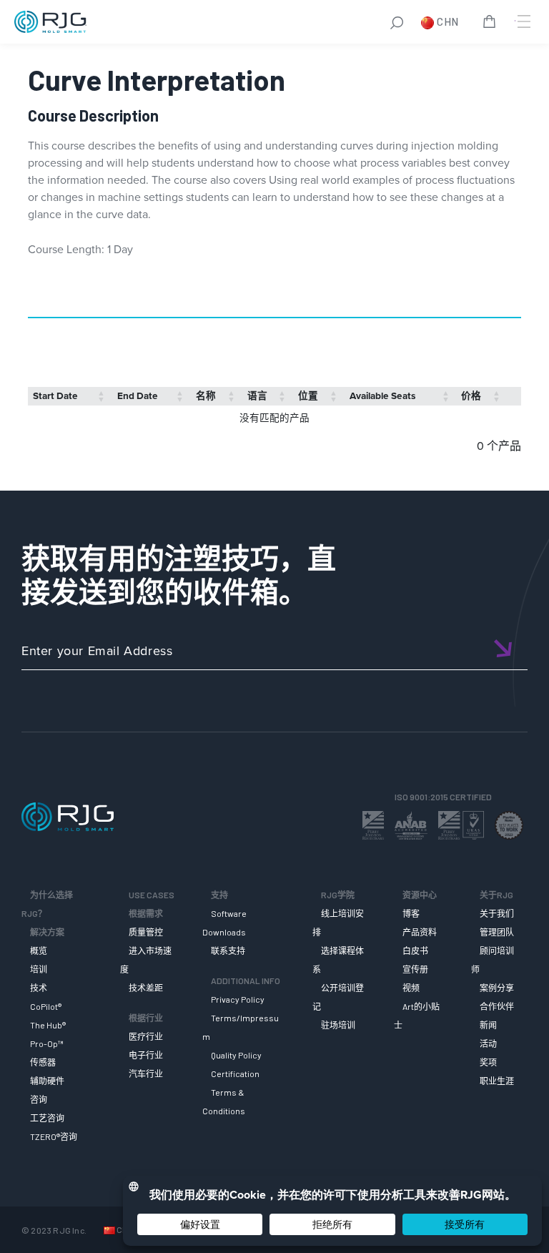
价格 (471, 395)
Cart (491, 23)
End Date (137, 395)
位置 (308, 395)
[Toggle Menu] (522, 21)
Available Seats (382, 395)
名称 (206, 395)
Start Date (55, 395)
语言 (257, 395)
